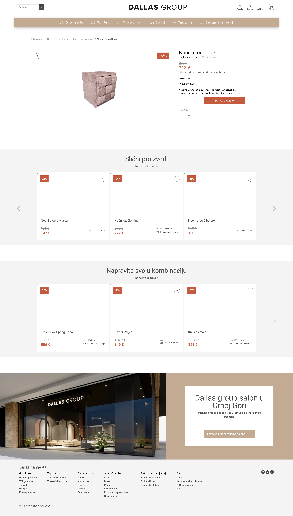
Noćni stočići (86, 39)
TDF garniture (26, 481)
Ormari (107, 485)
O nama (180, 477)
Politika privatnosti (185, 485)
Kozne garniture (27, 492)
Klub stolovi (83, 481)
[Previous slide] (18, 208)
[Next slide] (274, 208)
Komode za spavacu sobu (117, 492)
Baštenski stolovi (149, 481)
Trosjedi (23, 485)
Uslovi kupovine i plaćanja (189, 481)
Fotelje (81, 477)
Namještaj (52, 39)
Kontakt (239, 9)
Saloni (229, 9)
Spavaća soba (68, 39)
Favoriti (250, 9)
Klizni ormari (110, 488)
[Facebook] (182, 116)
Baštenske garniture (151, 477)
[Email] (189, 116)
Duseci (107, 481)
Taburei (81, 485)
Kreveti (107, 477)
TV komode (83, 492)
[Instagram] (263, 472)
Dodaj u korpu (224, 100)
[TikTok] (272, 472)
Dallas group (37, 39)
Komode (82, 488)
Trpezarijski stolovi (56, 477)
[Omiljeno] (37, 56)
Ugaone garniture (28, 477)
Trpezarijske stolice (57, 481)
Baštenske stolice (150, 485)
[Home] (158, 7)
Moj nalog (261, 9)
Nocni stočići (110, 496)
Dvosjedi (23, 488)
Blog (178, 488)
